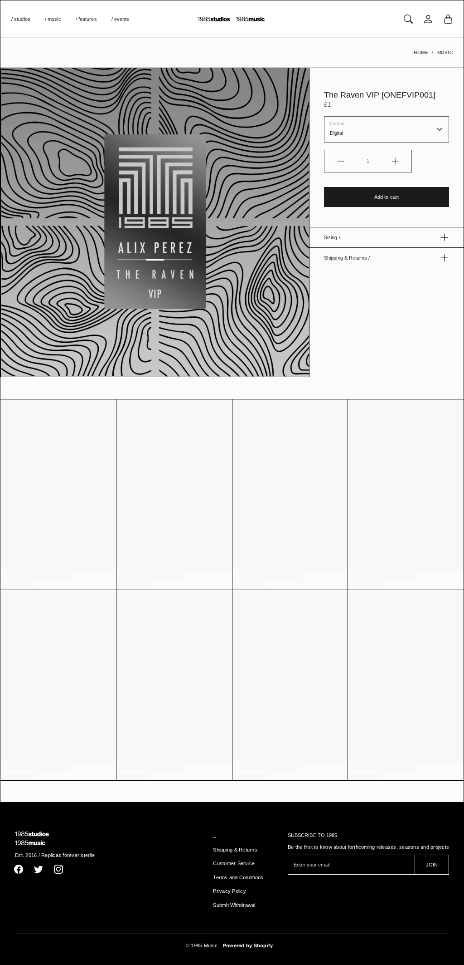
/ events (120, 19)
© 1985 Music (202, 945)
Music (445, 52)
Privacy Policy (229, 891)
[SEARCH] (408, 19)
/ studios (20, 19)
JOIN (432, 864)
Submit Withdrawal (234, 905)
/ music (53, 19)
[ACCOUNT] (428, 19)
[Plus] (395, 161)
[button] (19, 869)
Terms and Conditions (238, 877)
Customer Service (234, 863)
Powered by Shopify (248, 945)
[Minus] (340, 161)
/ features (86, 19)
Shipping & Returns (235, 849)
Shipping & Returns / (347, 258)
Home (421, 52)
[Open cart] (448, 19)
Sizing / (332, 237)
